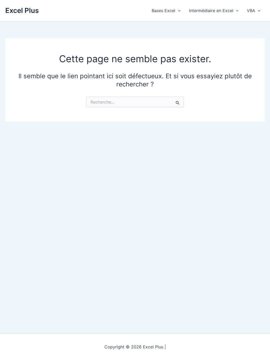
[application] (178, 10)
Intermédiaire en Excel (211, 10)
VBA (251, 10)
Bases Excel (163, 10)
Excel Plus (22, 10)
